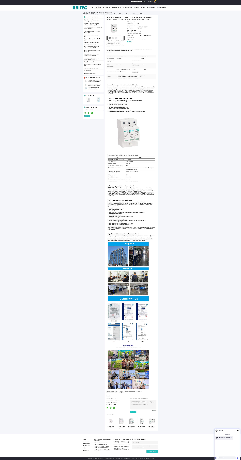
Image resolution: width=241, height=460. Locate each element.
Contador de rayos (88, 61)
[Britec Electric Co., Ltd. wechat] (92, 113)
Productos (98, 7)
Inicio (92, 7)
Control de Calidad (127, 7)
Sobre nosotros (106, 7)
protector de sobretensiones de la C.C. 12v (115, 392)
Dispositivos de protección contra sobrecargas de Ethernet (91, 58)
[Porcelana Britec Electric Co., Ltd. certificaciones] (88, 100)
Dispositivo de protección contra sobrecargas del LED (91, 55)
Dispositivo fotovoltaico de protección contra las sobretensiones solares (93, 89)
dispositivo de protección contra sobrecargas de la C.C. (102, 12)
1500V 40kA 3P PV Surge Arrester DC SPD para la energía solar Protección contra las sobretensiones (121, 427)
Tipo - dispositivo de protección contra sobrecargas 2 (102, 440)
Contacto (136, 7)
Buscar (144, 1)
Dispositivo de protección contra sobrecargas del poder (91, 43)
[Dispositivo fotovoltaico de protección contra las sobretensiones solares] (85, 88)
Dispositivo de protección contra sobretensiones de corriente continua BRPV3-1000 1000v (94, 85)
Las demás (86, 70)
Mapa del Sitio (86, 450)
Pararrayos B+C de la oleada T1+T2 (92, 38)
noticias (143, 7)
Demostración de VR (161, 7)
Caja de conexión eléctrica (90, 68)
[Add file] (216, 458)
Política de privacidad (92, 458)
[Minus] (238, 430)
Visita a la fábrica (116, 7)
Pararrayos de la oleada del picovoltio (92, 35)
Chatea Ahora (150, 1)
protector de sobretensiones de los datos (122, 439)
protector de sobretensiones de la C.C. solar (119, 391)
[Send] (238, 458)
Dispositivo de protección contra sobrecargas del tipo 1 (91, 24)
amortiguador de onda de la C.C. (135, 391)
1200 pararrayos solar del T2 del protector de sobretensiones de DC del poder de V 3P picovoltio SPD (111, 427)
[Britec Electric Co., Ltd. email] (86, 113)
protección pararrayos (89, 73)
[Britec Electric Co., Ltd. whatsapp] (89, 113)
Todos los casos (151, 7)
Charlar (129, 41)
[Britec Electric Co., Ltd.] (80, 8)
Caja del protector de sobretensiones (92, 64)
